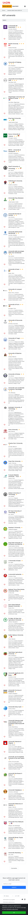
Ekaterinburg (15, 726)
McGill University (13, 43)
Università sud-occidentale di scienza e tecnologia (16, 388)
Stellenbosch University (15, 181)
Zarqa (14, 576)
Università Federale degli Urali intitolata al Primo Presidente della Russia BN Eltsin (16, 723)
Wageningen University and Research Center (16, 97)
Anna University (13, 429)
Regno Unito (11, 292)
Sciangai (13, 340)
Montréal (14, 47)
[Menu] (24, 6)
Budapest (15, 693)
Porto (14, 308)
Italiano (7, 895)
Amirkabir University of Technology (15, 408)
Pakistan (10, 621)
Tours (13, 478)
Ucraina (10, 592)
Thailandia (10, 529)
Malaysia (10, 825)
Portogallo (10, 138)
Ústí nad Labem (15, 761)
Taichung (14, 463)
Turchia (10, 708)
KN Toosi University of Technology (14, 511)
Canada (10, 47)
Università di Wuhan (14, 374)
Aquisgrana (15, 153)
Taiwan (9, 463)
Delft (15, 82)
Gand (13, 273)
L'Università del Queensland (12, 26)
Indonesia (10, 791)
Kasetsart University (14, 527)
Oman (9, 639)
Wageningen (16, 102)
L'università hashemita (14, 574)
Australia (10, 29)
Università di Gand (13, 269)
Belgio (9, 273)
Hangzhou (13, 65)
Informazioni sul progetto (9, 899)
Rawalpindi (15, 621)
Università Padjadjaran (15, 790)
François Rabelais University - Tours (13, 475)
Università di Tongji (14, 338)
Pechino (13, 217)
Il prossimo (14, 868)
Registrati (15, 6)
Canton (12, 256)
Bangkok (15, 529)
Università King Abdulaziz (15, 198)
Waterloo (14, 356)
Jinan (12, 854)
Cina (9, 65)
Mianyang (13, 392)
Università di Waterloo (14, 353)
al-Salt (14, 677)
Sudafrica (10, 184)
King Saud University (14, 118)
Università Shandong (14, 852)
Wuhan (12, 376)
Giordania (10, 576)
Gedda (16, 202)
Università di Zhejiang (14, 62)
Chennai (13, 431)
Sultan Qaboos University (15, 635)
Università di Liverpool (15, 289)
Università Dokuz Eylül (14, 707)
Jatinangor (15, 791)
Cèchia (9, 761)
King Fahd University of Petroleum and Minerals (15, 543)
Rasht (12, 562)
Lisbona (15, 138)
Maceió (13, 744)
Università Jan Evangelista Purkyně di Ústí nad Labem (16, 757)
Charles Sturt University (15, 443)
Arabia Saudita (11, 122)
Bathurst (15, 446)
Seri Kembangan (16, 825)
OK (14, 912)
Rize (13, 840)
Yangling (13, 776)
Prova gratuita (7, 6)
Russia (9, 608)
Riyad (16, 122)
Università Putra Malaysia (15, 821)
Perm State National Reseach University (14, 605)
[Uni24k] (6, 3)
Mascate (13, 639)
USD (18, 895)
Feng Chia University (14, 461)
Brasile (9, 744)
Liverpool (17, 292)
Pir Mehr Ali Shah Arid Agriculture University (14, 619)
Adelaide (15, 235)
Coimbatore (13, 655)
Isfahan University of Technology (14, 493)
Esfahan (12, 496)
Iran (9, 170)
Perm (13, 608)
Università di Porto (13, 304)
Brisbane (15, 29)
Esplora (4, 20)
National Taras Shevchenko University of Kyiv (16, 590)
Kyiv (13, 592)
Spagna (10, 807)
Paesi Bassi (10, 82)
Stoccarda (15, 323)
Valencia (14, 807)
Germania (10, 153)
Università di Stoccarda (15, 320)
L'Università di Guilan (14, 560)
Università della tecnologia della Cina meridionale (16, 251)
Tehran (12, 170)
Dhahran (17, 546)
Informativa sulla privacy (9, 902)
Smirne (13, 708)
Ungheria (10, 693)
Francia (10, 478)
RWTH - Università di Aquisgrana (14, 150)
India (9, 431)
